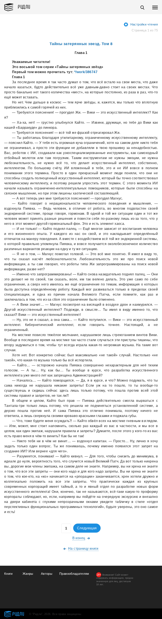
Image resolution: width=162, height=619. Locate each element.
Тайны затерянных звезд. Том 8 (81, 44)
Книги (8, 573)
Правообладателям (74, 573)
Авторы (46, 573)
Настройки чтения (144, 24)
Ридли (24, 6)
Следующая (87, 528)
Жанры (28, 573)
